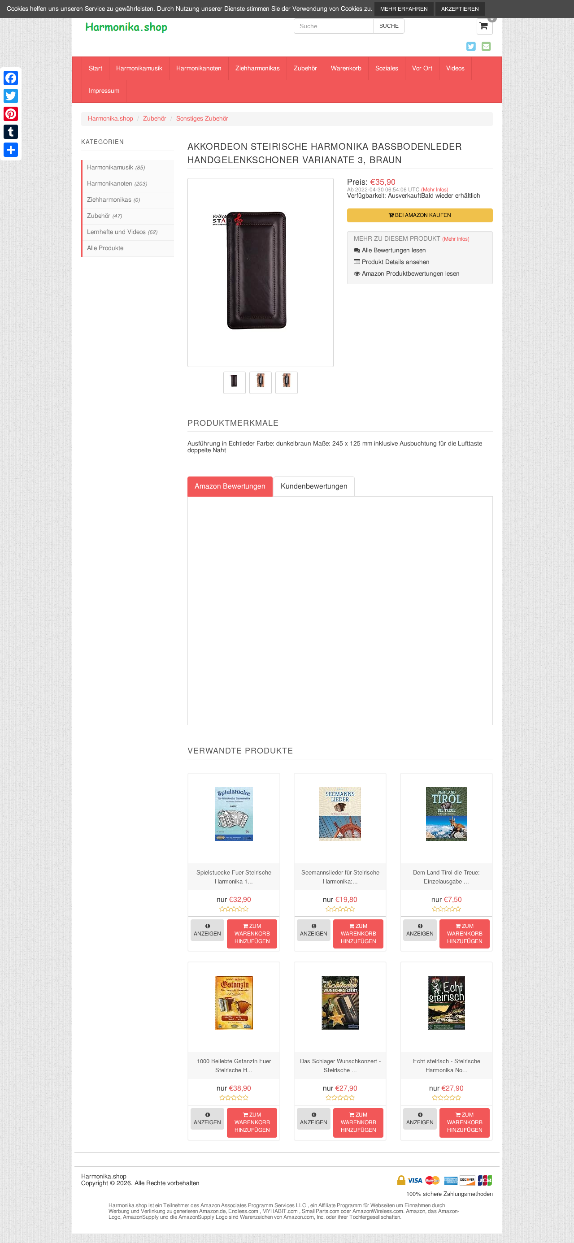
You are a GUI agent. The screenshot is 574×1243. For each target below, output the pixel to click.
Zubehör (305, 68)
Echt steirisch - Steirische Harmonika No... (446, 1065)
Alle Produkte (105, 248)
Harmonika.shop (110, 119)
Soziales (386, 68)
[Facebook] (11, 78)
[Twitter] (11, 96)
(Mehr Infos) (434, 189)
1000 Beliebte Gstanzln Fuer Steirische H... (234, 1065)
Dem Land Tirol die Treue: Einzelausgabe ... (446, 876)
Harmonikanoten (199, 68)
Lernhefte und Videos (122, 232)
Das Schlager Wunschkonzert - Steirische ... (340, 1065)
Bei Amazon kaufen (422, 215)
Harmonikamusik (139, 68)
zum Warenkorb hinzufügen (252, 933)
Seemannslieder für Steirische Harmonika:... (340, 876)
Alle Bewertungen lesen (393, 250)
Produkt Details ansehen (395, 262)
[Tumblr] (11, 132)
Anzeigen (207, 933)
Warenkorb (346, 68)
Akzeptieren (460, 9)
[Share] (11, 150)
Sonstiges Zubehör (202, 119)
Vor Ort (422, 68)
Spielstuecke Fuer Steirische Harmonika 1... (233, 876)
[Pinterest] (11, 114)
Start (95, 68)
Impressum (104, 91)
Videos (455, 68)
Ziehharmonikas (257, 68)
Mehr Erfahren (404, 9)
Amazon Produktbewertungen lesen (410, 274)
